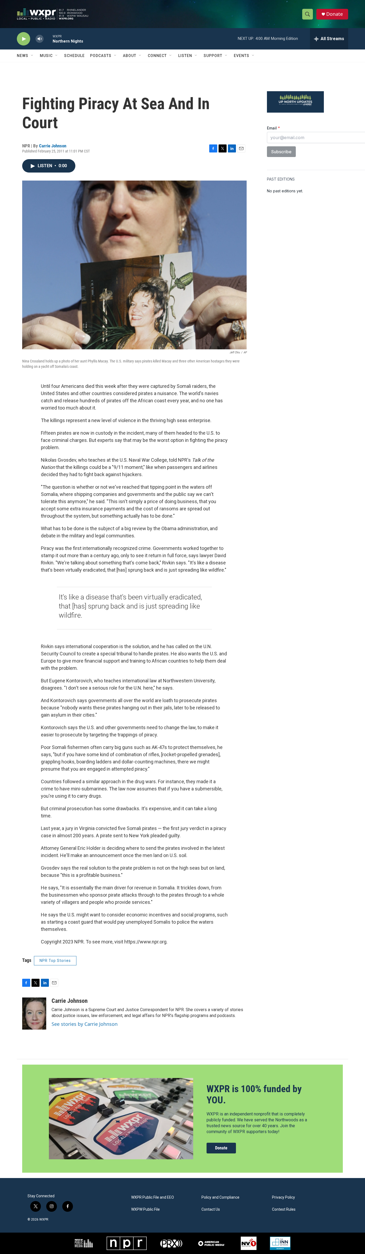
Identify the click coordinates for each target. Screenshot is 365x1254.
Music (46, 55)
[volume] (39, 39)
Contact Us (210, 1209)
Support (213, 55)
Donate (334, 14)
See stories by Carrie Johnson (85, 1024)
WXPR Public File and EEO (152, 1197)
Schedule (74, 55)
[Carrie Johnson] (34, 1013)
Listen (185, 55)
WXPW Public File (145, 1209)
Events (241, 55)
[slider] (48, 38)
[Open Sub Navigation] (32, 55)
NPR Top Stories (55, 960)
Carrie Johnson (52, 145)
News (22, 55)
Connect (157, 55)
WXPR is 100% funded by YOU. (254, 1094)
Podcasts (100, 55)
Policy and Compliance (220, 1197)
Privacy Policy (283, 1197)
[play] (23, 39)
